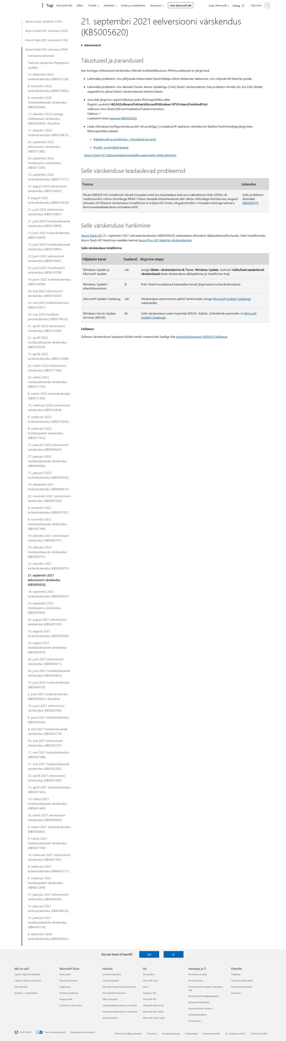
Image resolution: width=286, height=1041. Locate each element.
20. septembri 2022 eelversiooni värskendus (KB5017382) (44, 146)
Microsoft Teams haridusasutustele (119, 986)
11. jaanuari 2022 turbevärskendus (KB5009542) (48, 475)
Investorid (235, 992)
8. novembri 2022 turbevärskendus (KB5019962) (48, 88)
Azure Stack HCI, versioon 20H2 (46, 49)
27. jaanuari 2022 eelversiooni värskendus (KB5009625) (48, 447)
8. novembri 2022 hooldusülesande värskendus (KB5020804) (47, 102)
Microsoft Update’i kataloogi (232, 299)
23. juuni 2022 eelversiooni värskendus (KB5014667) (46, 258)
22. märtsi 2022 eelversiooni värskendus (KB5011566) (47, 367)
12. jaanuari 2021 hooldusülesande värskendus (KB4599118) (47, 922)
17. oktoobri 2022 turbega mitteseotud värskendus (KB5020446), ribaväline (45, 118)
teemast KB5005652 (123, 118)
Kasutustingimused (171, 1033)
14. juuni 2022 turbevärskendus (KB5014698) (49, 281)
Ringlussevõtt (66, 999)
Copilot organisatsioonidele (27, 974)
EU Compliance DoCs (235, 1033)
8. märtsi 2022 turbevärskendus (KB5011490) (49, 395)
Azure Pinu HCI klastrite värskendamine (165, 240)
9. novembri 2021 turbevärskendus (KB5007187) (48, 510)
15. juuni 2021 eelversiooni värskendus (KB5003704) (46, 708)
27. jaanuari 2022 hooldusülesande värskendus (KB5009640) (47, 461)
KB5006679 (250, 203)
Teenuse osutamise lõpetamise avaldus (48, 65)
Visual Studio (194, 1020)
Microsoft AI (148, 974)
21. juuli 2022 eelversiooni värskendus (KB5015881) (45, 211)
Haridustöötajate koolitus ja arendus (120, 1005)
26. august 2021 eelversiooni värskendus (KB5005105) (47, 621)
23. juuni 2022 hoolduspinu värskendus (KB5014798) (46, 270)
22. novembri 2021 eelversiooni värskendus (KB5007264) (49, 498)
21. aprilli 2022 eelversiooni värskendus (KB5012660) (46, 328)
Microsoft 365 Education (114, 992)
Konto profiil (65, 974)
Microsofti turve (150, 980)
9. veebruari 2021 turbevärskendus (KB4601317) (48, 868)
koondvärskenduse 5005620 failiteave (201, 337)
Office (79, 5)
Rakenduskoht (92, 45)
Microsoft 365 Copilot (153, 1011)
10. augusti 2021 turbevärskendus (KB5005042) (48, 633)
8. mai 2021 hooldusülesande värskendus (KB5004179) (48, 731)
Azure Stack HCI (92, 235)
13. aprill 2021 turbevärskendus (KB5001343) (49, 789)
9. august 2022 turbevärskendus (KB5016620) (48, 200)
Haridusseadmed (110, 980)
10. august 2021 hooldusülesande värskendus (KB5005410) (47, 647)
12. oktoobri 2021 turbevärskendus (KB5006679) (48, 565)
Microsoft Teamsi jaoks (154, 1017)
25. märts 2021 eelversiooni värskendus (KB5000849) (46, 817)
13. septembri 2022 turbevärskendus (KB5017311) (48, 176)
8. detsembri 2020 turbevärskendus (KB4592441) (48, 936)
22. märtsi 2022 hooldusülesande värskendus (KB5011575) (47, 381)
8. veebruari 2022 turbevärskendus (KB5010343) (48, 419)
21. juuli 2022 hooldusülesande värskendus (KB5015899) (49, 223)
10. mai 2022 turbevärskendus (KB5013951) (48, 305)
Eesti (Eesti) (25, 1032)
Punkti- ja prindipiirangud (111, 147)
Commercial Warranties (71, 1005)
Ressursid (155, 5)
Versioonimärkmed (41, 56)
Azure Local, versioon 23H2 (43, 21)
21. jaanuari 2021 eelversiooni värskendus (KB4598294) (48, 896)
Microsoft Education (112, 974)
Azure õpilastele (110, 1017)
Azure (145, 986)
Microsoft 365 (64, 5)
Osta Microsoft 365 (180, 5)
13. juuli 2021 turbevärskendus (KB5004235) (49, 684)
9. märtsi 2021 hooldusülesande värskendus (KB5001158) (47, 843)
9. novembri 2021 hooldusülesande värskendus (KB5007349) (47, 524)
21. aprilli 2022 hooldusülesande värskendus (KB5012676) (47, 342)
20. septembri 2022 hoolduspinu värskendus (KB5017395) (44, 162)
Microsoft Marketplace (199, 1002)
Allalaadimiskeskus (68, 980)
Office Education (110, 999)
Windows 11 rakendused (25, 992)
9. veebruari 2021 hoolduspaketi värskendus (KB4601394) (45, 882)
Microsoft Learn (195, 980)
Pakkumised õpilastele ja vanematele (120, 1011)
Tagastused (65, 986)
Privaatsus (152, 1033)
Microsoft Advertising (153, 1005)
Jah (149, 954)
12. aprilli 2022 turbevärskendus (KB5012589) (48, 356)
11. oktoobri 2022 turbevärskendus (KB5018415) (48, 132)
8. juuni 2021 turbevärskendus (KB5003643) (48, 719)
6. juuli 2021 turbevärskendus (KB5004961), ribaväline (48, 696)
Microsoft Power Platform (200, 1008)
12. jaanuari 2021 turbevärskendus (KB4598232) (48, 908)
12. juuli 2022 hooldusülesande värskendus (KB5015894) (49, 246)
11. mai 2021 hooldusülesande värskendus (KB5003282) (48, 766)
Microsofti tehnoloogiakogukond (203, 996)
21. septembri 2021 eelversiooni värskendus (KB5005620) (44, 580)
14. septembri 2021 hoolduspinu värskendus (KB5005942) (44, 607)
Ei (173, 954)
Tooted (92, 5)
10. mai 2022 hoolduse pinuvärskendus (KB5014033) (48, 316)
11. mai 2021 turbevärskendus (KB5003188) (48, 754)
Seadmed (109, 5)
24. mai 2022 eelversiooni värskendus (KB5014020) (45, 293)
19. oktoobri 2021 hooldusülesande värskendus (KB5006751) (47, 552)
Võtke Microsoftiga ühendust (128, 1033)
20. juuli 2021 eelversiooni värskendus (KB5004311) (45, 661)
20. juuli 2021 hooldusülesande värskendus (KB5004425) (49, 673)
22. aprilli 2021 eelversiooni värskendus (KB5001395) (46, 777)
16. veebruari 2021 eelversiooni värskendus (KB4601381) (49, 857)
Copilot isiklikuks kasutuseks (27, 980)
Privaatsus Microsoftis (241, 986)
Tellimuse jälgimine (69, 992)
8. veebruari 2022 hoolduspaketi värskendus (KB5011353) (45, 433)
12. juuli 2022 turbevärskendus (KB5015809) (49, 235)
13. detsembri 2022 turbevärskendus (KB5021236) (48, 76)
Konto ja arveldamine (133, 5)
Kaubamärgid (191, 1033)
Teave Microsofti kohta (242, 980)
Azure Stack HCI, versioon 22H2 (46, 31)
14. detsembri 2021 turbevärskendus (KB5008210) (48, 486)
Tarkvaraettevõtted (197, 1014)
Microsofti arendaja (197, 974)
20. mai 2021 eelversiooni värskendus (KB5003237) (45, 743)
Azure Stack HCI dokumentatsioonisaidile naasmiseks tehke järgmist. (130, 155)
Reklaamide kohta (211, 1033)
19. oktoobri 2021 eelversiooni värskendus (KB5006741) (48, 538)
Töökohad (235, 974)
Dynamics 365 (149, 992)
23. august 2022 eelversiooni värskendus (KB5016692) (47, 188)
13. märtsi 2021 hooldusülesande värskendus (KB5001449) (47, 803)
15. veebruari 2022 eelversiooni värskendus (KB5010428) (49, 407)
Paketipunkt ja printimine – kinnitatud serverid (125, 139)
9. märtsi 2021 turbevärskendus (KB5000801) (49, 829)
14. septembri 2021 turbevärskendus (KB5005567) (48, 593)
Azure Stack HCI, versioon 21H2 (46, 40)
